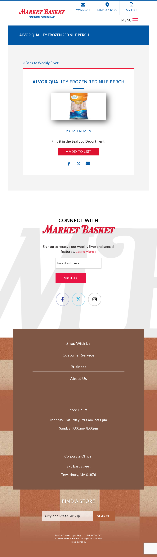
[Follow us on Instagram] (94, 299)
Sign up (71, 278)
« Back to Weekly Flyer (41, 63)
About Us (78, 378)
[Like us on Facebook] (62, 299)
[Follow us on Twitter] (78, 299)
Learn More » (86, 251)
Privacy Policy (78, 541)
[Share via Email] (88, 163)
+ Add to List (79, 151)
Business (78, 366)
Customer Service (78, 355)
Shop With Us (78, 343)
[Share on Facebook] (69, 163)
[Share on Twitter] (78, 163)
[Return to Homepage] (42, 13)
